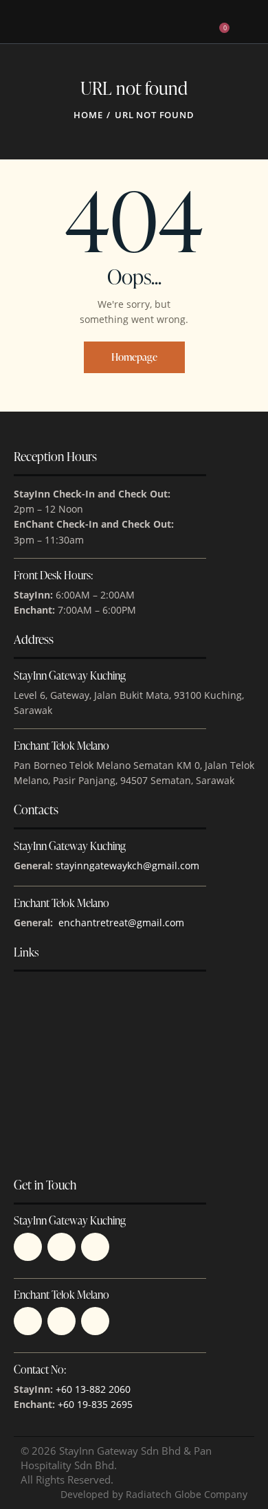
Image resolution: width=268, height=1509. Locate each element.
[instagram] (61, 1321)
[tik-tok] (28, 1247)
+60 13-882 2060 (93, 1389)
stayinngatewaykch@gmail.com (127, 865)
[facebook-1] (95, 1247)
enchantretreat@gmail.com (121, 922)
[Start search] (244, 24)
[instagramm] (61, 1247)
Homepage (134, 357)
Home (88, 115)
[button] (198, 21)
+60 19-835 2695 (95, 1404)
